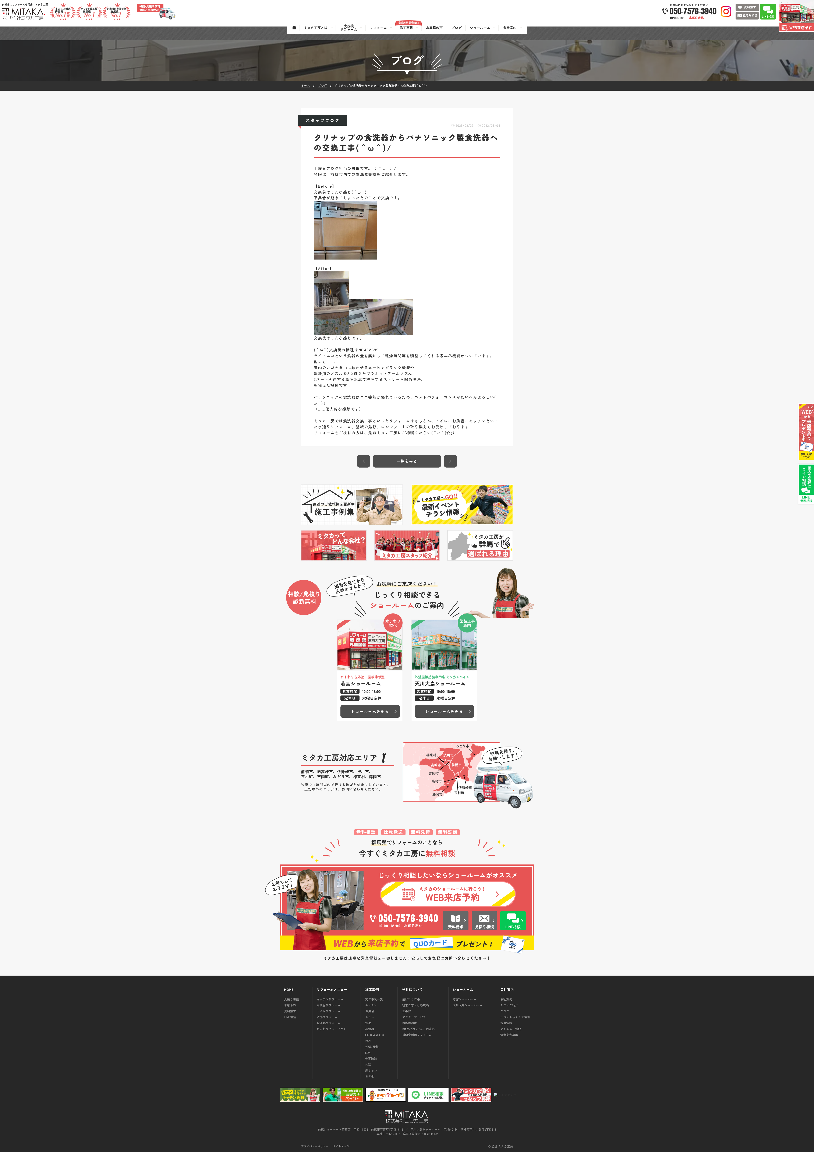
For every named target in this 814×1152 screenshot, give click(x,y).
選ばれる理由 (411, 999)
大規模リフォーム (348, 27)
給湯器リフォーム (328, 1023)
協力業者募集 (509, 1035)
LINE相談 (290, 1017)
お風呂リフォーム (328, 1005)
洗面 (368, 1023)
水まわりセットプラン (331, 1029)
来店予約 (290, 1005)
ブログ (504, 1011)
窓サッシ (371, 1070)
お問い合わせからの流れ (418, 1029)
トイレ (369, 1017)
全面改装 (371, 1058)
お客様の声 (409, 1023)
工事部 (406, 1011)
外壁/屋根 (372, 1046)
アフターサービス (414, 1017)
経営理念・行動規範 (415, 1005)
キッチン (371, 1005)
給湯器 (369, 1029)
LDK (368, 1052)
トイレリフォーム (328, 1011)
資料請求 (290, 1011)
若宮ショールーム (465, 999)
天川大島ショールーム (467, 1005)
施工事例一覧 (374, 999)
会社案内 (506, 999)
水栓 (368, 1041)
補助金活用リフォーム (417, 1035)
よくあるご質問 (510, 1029)
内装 (368, 1064)
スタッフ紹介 (509, 1005)
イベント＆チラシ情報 (515, 1017)
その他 (369, 1076)
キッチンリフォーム (330, 999)
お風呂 (369, 1011)
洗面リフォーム (327, 1017)
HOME (288, 989)
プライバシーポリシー (315, 1146)
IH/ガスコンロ (374, 1035)
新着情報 (506, 1023)
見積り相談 (291, 999)
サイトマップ (341, 1146)
